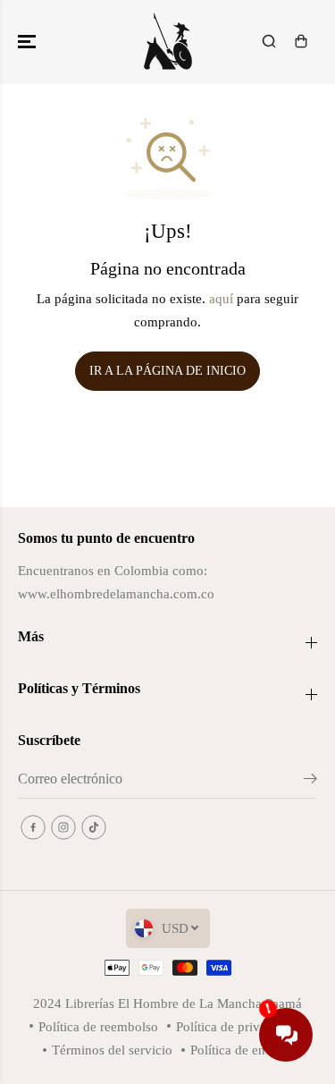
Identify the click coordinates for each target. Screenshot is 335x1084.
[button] (28, 41)
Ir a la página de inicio (167, 370)
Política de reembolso (98, 1026)
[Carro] (301, 41)
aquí (221, 298)
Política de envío (236, 1049)
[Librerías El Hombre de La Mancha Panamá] (168, 41)
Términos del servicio (112, 1049)
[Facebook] (33, 827)
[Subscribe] (310, 781)
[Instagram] (63, 827)
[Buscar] (269, 41)
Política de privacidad (236, 1026)
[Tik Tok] (94, 827)
